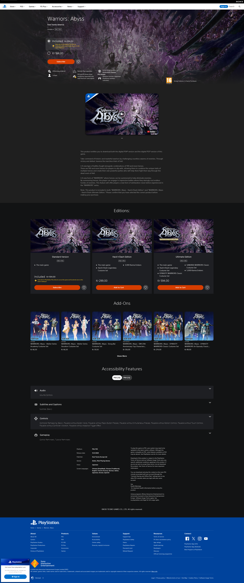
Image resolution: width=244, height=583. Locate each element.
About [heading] (33, 533)
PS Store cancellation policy (162, 539)
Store (12, 6)
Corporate (33, 548)
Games (32, 6)
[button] (109, 72)
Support (81, 6)
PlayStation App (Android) (192, 547)
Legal (153, 578)
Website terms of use (173, 578)
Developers (157, 548)
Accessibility (96, 539)
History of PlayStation (37, 551)
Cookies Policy (193, 578)
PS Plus (43, 6)
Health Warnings (136, 486)
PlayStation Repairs (129, 545)
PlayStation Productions (37, 545)
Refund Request (128, 551)
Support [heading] (126, 533)
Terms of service (159, 537)
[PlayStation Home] (4, 6)
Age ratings (157, 542)
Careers (32, 539)
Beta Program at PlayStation (193, 549)
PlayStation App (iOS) (191, 544)
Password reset (127, 548)
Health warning (158, 545)
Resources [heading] (158, 533)
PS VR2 (63, 542)
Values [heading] (95, 533)
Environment (96, 537)
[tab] (117, 377)
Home (32, 528)
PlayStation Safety (128, 539)
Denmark (38, 578)
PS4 (62, 539)
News (69, 6)
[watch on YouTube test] (151, 131)
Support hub (127, 537)
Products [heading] (65, 533)
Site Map (184, 578)
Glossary (156, 551)
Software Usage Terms (206, 578)
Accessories (57, 6)
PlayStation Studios (36, 542)
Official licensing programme (163, 554)
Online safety (96, 542)
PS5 (21, 6)
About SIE (33, 537)
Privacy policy (160, 578)
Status (125, 542)
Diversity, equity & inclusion (100, 545)
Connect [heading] (187, 533)
